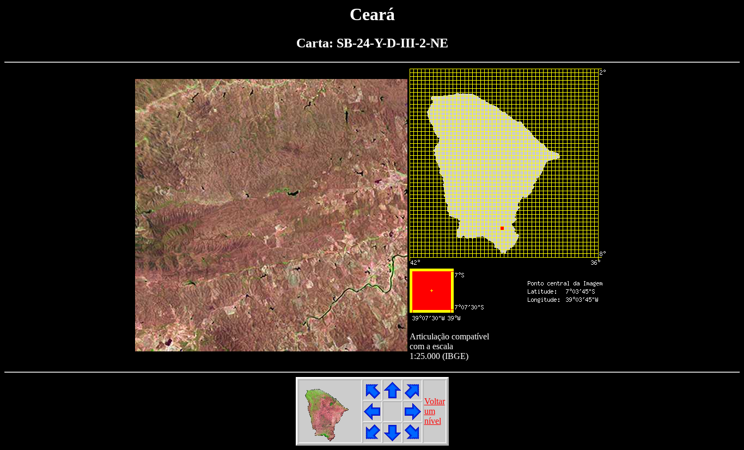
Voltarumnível (434, 411)
